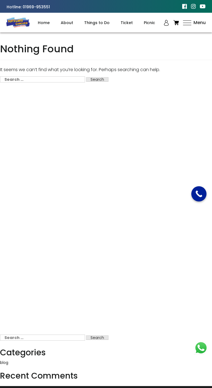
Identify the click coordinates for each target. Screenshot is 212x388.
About (67, 22)
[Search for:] (42, 79)
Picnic (149, 22)
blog (4, 362)
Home (44, 22)
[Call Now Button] (198, 193)
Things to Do (97, 22)
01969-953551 (36, 7)
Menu (199, 22)
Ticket (127, 22)
